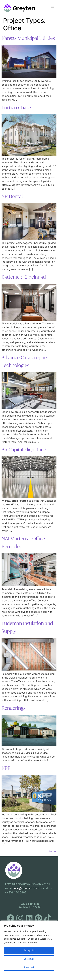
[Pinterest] (38, 918)
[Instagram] (20, 918)
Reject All (29, 967)
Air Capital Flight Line (24, 450)
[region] (29, 947)
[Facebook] (10, 918)
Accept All (29, 950)
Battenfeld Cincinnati (24, 277)
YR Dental (12, 196)
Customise (29, 958)
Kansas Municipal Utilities (28, 38)
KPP (6, 768)
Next (52, 851)
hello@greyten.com (26, 888)
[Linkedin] (29, 918)
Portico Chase (16, 108)
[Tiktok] (48, 918)
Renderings (13, 708)
